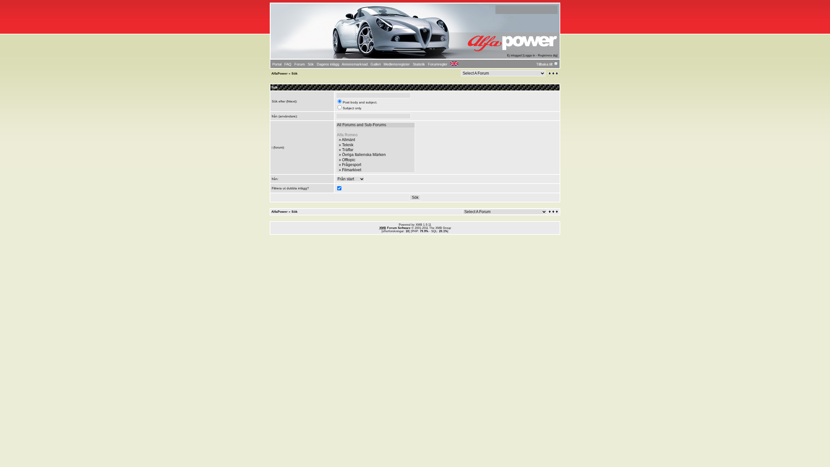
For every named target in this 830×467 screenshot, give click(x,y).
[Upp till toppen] (554, 211)
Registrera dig (547, 55)
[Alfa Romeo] (375, 135)
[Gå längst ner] (553, 73)
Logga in (529, 55)
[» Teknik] (375, 145)
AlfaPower (279, 73)
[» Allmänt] (375, 140)
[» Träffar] (375, 150)
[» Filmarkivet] (375, 170)
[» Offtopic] (375, 160)
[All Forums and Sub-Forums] (375, 125)
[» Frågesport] (375, 164)
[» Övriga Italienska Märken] (375, 154)
